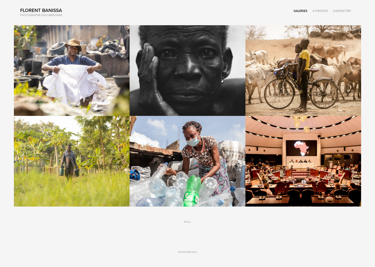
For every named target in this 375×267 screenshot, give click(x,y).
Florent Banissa (41, 10)
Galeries (300, 11)
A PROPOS (320, 11)
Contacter (342, 11)
